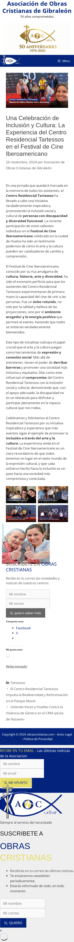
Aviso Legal (64, 734)
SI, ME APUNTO (15, 782)
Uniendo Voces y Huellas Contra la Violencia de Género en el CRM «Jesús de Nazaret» (35, 713)
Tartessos (17, 682)
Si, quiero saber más (25, 613)
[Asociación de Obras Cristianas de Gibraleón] (10, 60)
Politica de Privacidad (37, 739)
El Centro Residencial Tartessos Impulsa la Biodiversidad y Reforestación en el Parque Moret (37, 695)
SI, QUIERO (13, 922)
